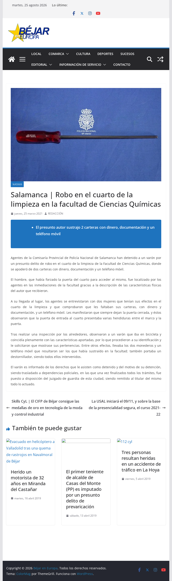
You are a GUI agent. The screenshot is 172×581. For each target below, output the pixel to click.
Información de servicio (80, 64)
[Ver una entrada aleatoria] (160, 59)
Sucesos (127, 54)
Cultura (83, 54)
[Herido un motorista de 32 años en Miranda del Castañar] (30, 441)
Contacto (121, 64)
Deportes (105, 54)
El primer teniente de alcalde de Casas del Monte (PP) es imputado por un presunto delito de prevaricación (84, 489)
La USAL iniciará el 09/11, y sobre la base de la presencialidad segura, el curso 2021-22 (124, 408)
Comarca (56, 54)
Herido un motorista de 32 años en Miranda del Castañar (28, 480)
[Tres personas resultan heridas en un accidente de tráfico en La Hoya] (124, 441)
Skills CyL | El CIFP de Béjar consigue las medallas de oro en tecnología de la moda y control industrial (47, 408)
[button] (66, 54)
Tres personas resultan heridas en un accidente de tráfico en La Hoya (141, 461)
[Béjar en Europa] (11, 59)
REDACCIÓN (55, 213)
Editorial (39, 64)
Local (36, 54)
